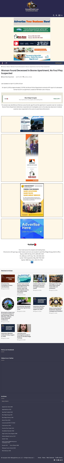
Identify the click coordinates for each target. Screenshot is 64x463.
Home (4, 66)
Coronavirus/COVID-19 (8, 422)
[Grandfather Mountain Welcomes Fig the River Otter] (24, 301)
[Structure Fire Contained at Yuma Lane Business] (8, 278)
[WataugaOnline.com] (32, 6)
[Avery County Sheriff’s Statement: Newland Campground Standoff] (56, 302)
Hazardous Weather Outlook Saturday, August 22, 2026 (39, 308)
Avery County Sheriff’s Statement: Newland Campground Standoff (55, 309)
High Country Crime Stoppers (9, 433)
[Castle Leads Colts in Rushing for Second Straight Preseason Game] (40, 278)
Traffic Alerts (58, 457)
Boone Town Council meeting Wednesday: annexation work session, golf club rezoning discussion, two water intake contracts (23, 288)
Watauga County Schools (9, 448)
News (8, 66)
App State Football (7, 412)
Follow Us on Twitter (7, 358)
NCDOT (5, 438)
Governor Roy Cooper (8, 428)
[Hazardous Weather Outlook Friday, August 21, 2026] (8, 328)
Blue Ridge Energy (7, 414)
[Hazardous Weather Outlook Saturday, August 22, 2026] (40, 301)
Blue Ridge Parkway (7, 417)
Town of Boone (14, 445)
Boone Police (6, 420)
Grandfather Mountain (8, 430)
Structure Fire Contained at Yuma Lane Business (6, 285)
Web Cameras (50, 457)
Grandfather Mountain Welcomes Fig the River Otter (23, 308)
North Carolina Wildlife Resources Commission (9, 442)
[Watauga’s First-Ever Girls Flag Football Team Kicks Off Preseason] (56, 278)
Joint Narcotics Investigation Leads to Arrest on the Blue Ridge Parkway (24, 336)
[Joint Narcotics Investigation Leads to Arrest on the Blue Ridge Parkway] (24, 328)
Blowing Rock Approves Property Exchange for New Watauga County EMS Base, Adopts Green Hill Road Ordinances (8, 316)
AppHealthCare (6, 409)
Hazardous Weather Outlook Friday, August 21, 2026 (7, 335)
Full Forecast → (59, 63)
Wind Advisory (6, 450)
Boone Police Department (8, 76)
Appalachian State (7, 406)
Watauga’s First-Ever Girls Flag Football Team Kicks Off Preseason (55, 286)
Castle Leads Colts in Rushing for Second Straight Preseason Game (39, 286)
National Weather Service (9, 436)
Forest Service (6, 425)
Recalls (5, 445)
